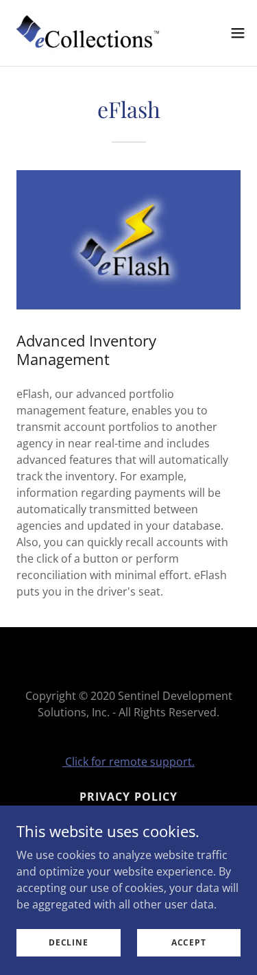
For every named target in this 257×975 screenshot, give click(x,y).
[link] (87, 32)
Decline (68, 942)
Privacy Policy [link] (128, 796)
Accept (188, 942)
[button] (238, 33)
